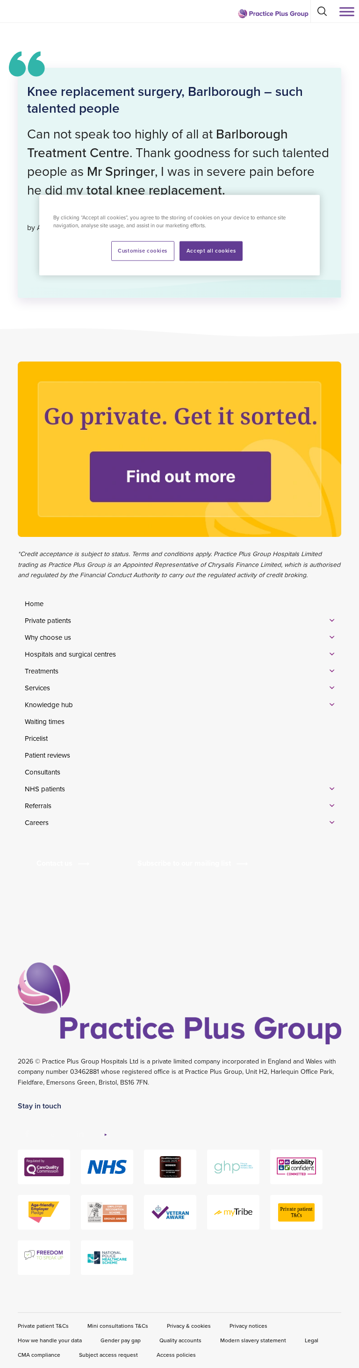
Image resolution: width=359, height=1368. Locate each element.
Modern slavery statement (253, 1340)
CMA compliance (39, 1355)
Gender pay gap (121, 1340)
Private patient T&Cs (43, 1326)
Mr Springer (121, 171)
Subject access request (108, 1355)
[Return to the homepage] (273, 13)
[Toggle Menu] (346, 11)
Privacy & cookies (189, 1326)
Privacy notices (248, 1326)
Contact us (54, 863)
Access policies (176, 1355)
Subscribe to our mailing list (184, 863)
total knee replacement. (155, 190)
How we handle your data (50, 1340)
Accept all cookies (211, 250)
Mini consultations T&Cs (117, 1326)
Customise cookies (142, 250)
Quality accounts (180, 1340)
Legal (311, 1340)
